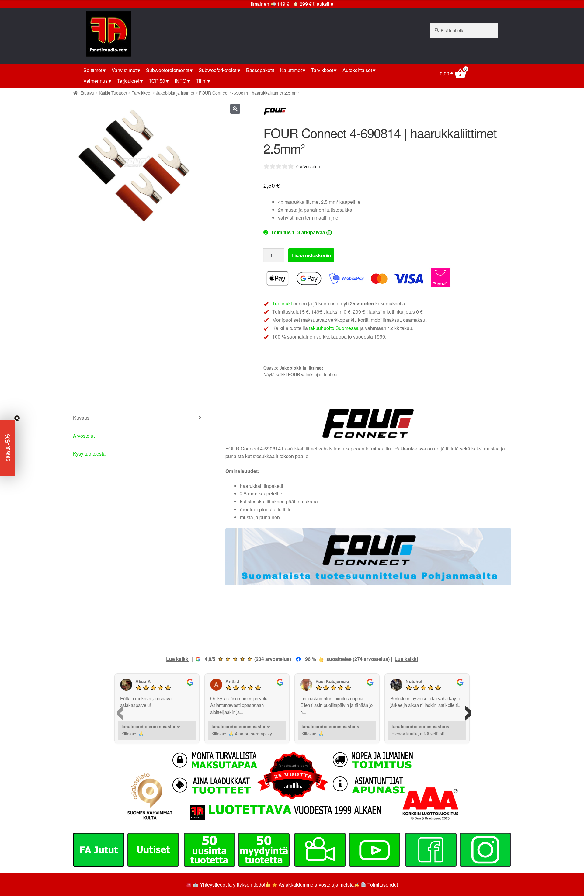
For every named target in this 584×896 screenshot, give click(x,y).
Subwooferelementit (167, 70)
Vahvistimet (124, 70)
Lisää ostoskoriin (311, 255)
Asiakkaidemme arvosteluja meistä (315, 884)
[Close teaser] (17, 418)
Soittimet (92, 70)
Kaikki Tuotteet (113, 93)
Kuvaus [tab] (81, 417)
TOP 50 (157, 80)
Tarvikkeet (322, 70)
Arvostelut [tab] (84, 435)
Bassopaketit (260, 70)
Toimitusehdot (382, 884)
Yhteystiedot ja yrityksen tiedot (232, 884)
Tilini (201, 80)
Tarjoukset (128, 80)
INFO (180, 80)
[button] (235, 109)
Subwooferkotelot (217, 70)
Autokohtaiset (357, 70)
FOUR (294, 374)
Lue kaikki (177, 658)
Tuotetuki (282, 303)
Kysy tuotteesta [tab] (89, 453)
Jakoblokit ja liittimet (175, 93)
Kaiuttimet (291, 70)
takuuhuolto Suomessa (334, 328)
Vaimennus (95, 80)
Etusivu (87, 93)
